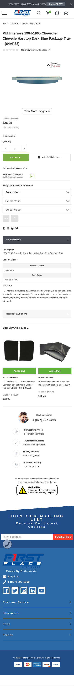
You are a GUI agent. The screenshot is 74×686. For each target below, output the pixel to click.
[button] (66, 13)
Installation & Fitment (16, 314)
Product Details (13, 239)
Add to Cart (19, 371)
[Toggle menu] (4, 13)
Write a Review (43, 50)
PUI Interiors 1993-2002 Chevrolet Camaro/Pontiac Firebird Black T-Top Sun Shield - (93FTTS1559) (19, 384)
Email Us (13, 576)
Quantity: (7, 141)
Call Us (7, 544)
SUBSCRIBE (63, 536)
